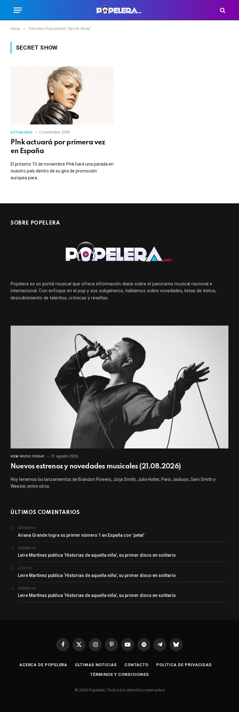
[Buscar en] (222, 10)
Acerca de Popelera (43, 664)
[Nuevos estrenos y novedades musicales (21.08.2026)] (119, 387)
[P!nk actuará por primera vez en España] (62, 95)
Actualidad (22, 132)
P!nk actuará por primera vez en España (58, 147)
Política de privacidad (184, 664)
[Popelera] (119, 10)
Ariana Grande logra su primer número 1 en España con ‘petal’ (81, 535)
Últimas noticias (96, 664)
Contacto (136, 664)
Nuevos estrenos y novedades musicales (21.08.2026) (95, 466)
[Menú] (18, 10)
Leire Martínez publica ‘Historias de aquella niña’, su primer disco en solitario (97, 555)
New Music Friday (28, 456)
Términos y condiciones (119, 674)
